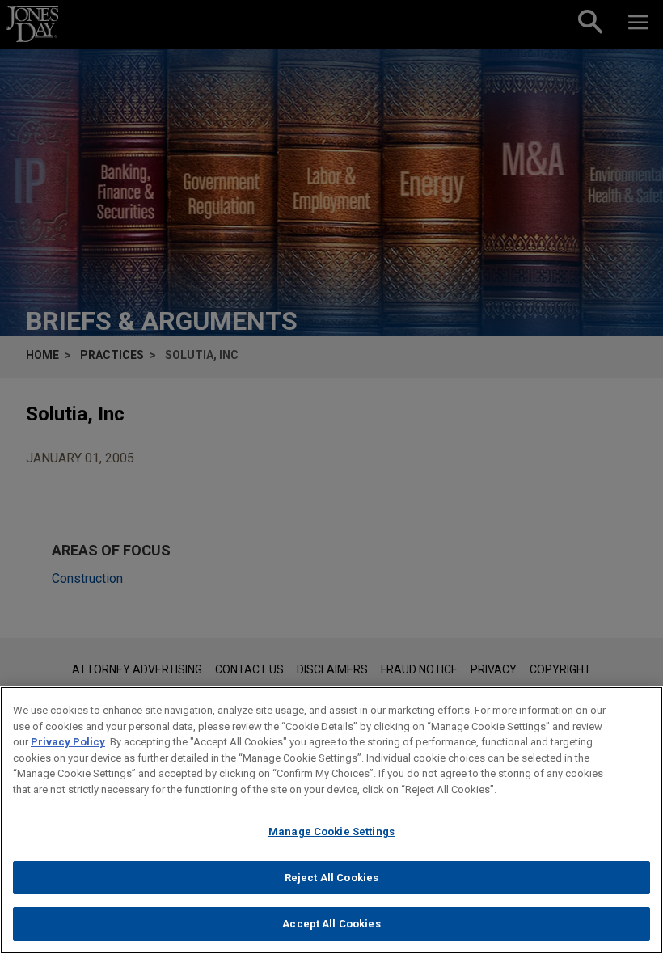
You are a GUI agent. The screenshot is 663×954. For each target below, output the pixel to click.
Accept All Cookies (331, 924)
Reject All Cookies (331, 878)
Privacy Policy (68, 742)
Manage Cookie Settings (331, 831)
